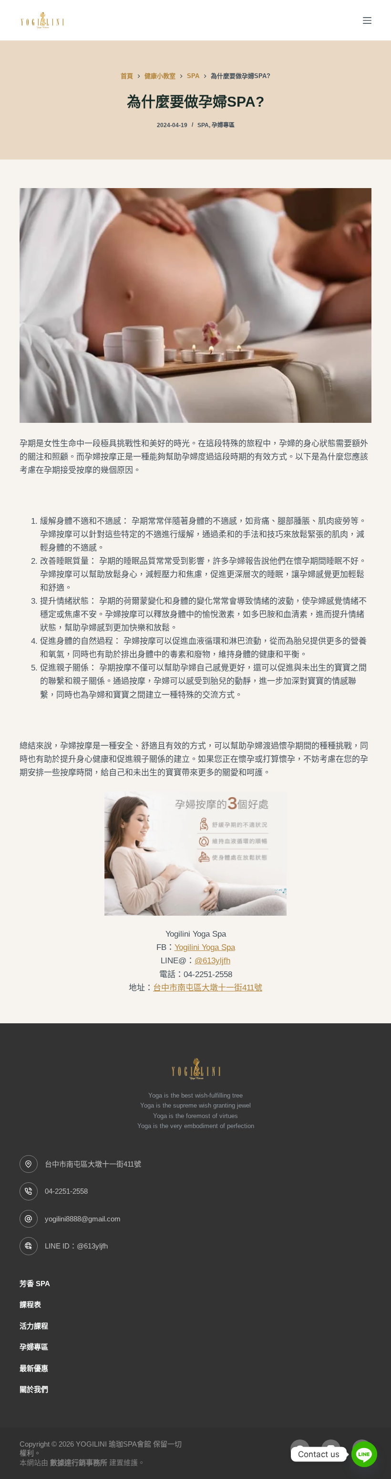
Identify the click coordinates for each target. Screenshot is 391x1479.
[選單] (367, 20)
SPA (203, 125)
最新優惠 (34, 1368)
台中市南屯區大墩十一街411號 (207, 987)
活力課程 (34, 1326)
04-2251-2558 (66, 1191)
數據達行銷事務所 (78, 1463)
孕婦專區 (223, 125)
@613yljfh (212, 960)
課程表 (30, 1304)
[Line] (364, 1454)
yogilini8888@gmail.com (83, 1219)
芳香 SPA (35, 1283)
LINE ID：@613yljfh (76, 1246)
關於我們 (34, 1389)
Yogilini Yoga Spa (205, 947)
